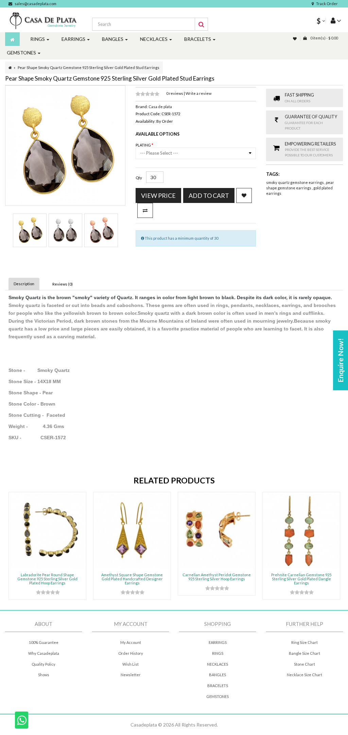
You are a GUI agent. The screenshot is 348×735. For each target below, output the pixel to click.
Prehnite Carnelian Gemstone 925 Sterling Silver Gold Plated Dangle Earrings (301, 578)
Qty (139, 177)
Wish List (130, 664)
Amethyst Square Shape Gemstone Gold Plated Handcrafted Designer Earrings (132, 578)
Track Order (327, 3)
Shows (43, 674)
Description (24, 283)
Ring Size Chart (304, 642)
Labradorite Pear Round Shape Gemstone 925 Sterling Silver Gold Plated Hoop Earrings (47, 578)
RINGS (217, 653)
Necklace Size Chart (304, 674)
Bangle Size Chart (304, 653)
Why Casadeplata (43, 653)
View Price (158, 195)
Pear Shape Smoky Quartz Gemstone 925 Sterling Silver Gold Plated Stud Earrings (88, 67)
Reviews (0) (62, 284)
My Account (130, 642)
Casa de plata (160, 106)
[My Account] (333, 20)
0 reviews (175, 93)
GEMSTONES (217, 696)
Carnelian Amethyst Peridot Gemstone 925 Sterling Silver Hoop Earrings (216, 576)
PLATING (144, 145)
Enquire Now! (340, 360)
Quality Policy (43, 664)
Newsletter (131, 674)
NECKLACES (217, 664)
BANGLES (217, 674)
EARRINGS (218, 642)
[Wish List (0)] (295, 38)
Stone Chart (304, 664)
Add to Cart (209, 195)
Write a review (198, 93)
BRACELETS (217, 685)
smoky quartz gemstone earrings (295, 182)
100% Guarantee (43, 642)
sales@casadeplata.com (35, 3)
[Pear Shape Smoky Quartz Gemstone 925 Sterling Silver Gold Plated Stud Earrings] (30, 230)
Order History (130, 653)
